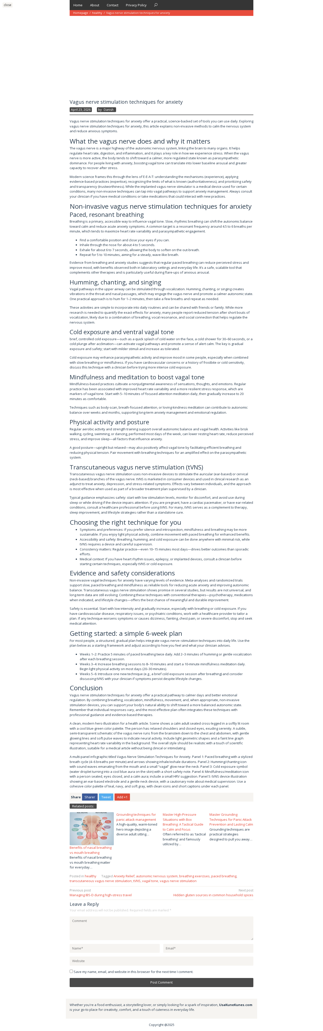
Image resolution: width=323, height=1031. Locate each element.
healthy (97, 13)
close (7, 5)
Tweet (106, 797)
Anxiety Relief (124, 876)
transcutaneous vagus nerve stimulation (101, 881)
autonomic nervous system (157, 876)
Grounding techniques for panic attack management (136, 817)
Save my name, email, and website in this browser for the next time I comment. (133, 971)
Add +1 (122, 797)
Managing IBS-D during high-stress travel (101, 892)
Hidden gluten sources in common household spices (213, 892)
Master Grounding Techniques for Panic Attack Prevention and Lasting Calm (231, 819)
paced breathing (223, 876)
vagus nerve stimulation (178, 881)
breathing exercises (194, 876)
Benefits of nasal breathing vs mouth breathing (91, 850)
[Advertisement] (161, 53)
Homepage (80, 13)
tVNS (137, 881)
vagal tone (150, 881)
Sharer (90, 797)
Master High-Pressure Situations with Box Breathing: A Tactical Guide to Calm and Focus (183, 822)
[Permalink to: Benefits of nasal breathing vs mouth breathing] (92, 828)
